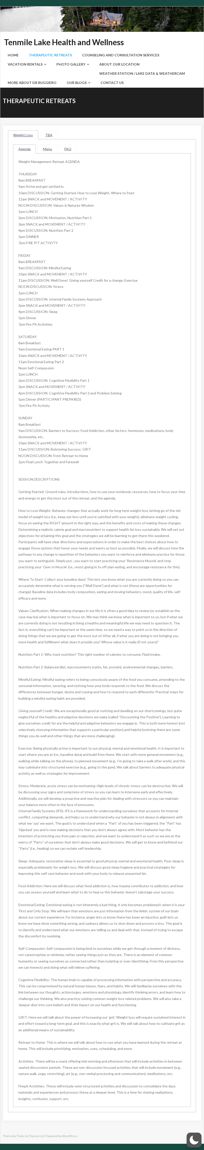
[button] (194, 1140)
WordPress (69, 1136)
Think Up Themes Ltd (30, 1136)
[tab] (23, 135)
